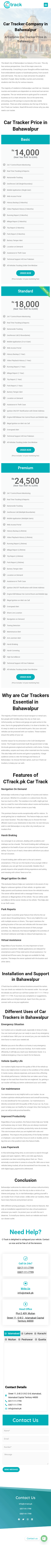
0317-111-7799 (25, 1267)
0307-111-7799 (25, 1272)
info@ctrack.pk (26, 1292)
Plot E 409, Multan (25, 1313)
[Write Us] (25, 1283)
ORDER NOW (25, 273)
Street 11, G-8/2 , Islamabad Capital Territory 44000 (25, 1319)
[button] (46, 5)
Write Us (25, 1288)
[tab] (12, 1333)
